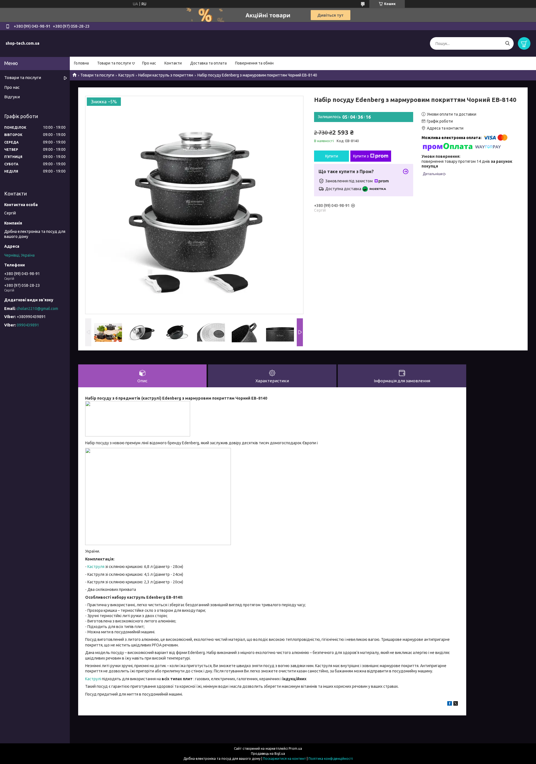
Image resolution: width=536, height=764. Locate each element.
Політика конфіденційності (330, 758)
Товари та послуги (114, 63)
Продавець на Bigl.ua (268, 753)
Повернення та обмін (254, 63)
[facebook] (449, 704)
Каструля (95, 566)
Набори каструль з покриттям (165, 75)
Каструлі (126, 75)
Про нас (149, 63)
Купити (331, 156)
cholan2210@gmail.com (37, 308)
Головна (81, 63)
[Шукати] (507, 43)
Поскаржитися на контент (284, 758)
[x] (455, 704)
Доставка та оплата (208, 63)
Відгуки (12, 96)
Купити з (361, 156)
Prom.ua (295, 748)
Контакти (173, 63)
